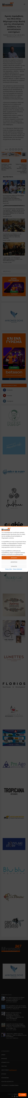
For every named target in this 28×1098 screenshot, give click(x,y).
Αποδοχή (14, 558)
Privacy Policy (8, 569)
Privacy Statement (17, 569)
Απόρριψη (14, 562)
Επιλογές (14, 566)
